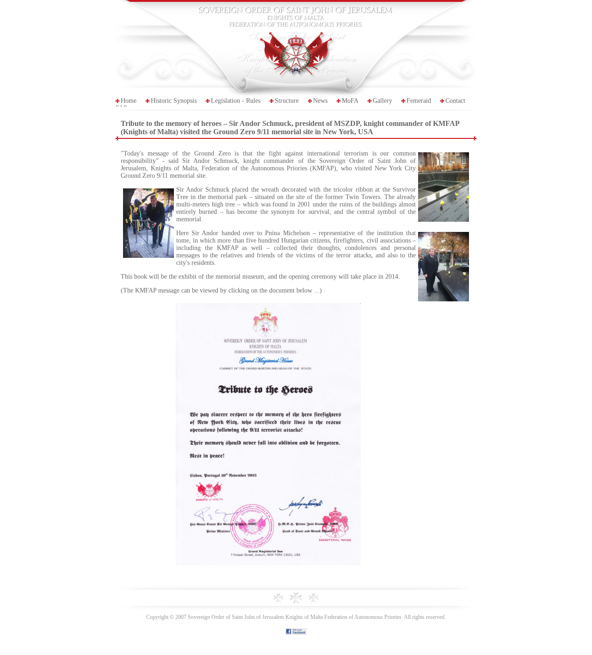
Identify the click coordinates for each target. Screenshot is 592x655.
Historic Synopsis (174, 100)
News (320, 100)
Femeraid (419, 100)
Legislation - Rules (235, 100)
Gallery (382, 100)
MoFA (350, 100)
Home (128, 100)
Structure (287, 100)
